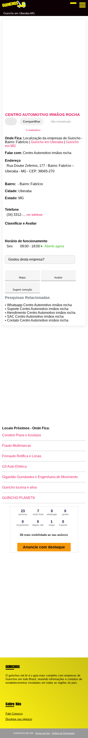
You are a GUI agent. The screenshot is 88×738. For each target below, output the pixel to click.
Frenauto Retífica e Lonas (21, 456)
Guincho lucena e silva (19, 487)
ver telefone (34, 214)
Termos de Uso (42, 733)
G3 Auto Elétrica (14, 466)
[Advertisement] (44, 66)
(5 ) (32, 130)
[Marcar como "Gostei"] (8, 121)
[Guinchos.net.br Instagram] (10, 686)
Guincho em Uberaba (47, 142)
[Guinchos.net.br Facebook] (6, 686)
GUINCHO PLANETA (18, 498)
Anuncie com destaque (44, 547)
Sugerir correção (22, 289)
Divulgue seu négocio (19, 719)
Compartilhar (31, 121)
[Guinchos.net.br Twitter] (8, 686)
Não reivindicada (61, 121)
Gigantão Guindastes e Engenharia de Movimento (40, 477)
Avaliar (58, 277)
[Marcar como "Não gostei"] (14, 121)
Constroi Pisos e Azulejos (21, 435)
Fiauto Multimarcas (16, 445)
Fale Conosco (14, 713)
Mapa (22, 277)
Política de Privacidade (63, 733)
